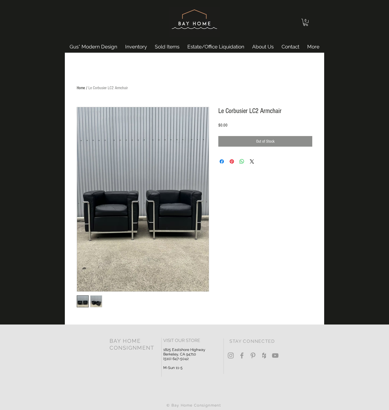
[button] (305, 22)
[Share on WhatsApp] (242, 161)
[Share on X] (252, 161)
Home (81, 87)
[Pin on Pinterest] (232, 161)
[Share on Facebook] (222, 161)
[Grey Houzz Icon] (264, 355)
